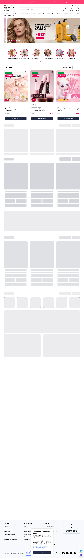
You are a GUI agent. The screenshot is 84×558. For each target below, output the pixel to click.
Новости (26, 526)
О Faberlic (6, 526)
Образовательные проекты (11, 536)
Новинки (7, 13)
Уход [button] (14, 13)
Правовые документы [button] (10, 539)
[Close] (75, 2)
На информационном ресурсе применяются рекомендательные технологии (41, 548)
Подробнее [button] (42, 118)
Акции (77, 13)
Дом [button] (53, 13)
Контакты (6, 542)
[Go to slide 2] (15, 193)
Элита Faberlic (7, 531)
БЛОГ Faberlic (7, 529)
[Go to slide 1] (40, 61)
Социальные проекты (10, 534)
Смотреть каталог (29, 529)
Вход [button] (72, 5)
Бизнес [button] (65, 13)
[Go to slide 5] (17, 193)
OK (42, 552)
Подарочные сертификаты (53, 553)
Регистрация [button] (77, 5)
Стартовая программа (30, 536)
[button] (42, 2)
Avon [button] (71, 13)
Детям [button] (59, 13)
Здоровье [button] (46, 13)
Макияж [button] (21, 13)
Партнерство (27, 539)
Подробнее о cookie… (38, 544)
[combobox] (33, 9)
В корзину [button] (17, 118)
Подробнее (67, 2)
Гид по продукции (28, 531)
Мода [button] (39, 13)
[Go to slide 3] (42, 61)
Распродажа (9, 15)
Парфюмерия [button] (30, 13)
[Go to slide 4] (69, 193)
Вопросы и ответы (49, 526)
